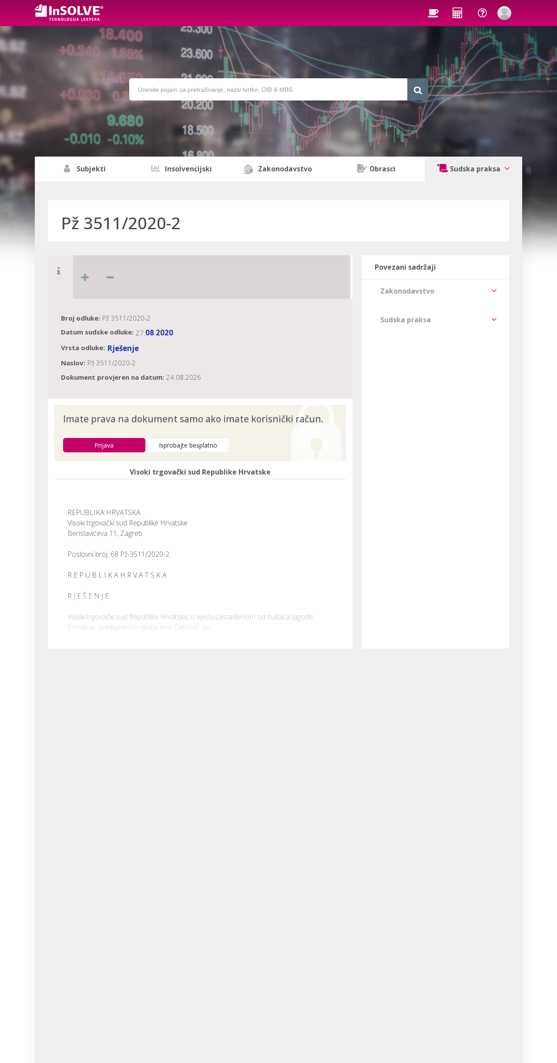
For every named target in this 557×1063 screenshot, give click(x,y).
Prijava (104, 445)
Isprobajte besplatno (188, 445)
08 (149, 333)
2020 (164, 333)
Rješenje (123, 348)
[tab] (435, 291)
